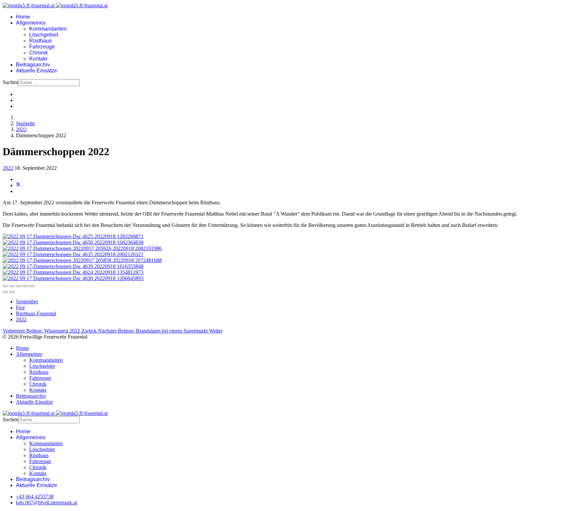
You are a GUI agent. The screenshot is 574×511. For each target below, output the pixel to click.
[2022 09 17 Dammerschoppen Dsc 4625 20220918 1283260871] (73, 236)
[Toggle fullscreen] (25, 286)
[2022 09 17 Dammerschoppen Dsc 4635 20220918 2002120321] (73, 254)
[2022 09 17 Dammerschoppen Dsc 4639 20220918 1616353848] (73, 266)
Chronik (38, 52)
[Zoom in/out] (32, 286)
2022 (8, 168)
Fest (20, 307)
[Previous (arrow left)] (5, 292)
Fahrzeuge (42, 47)
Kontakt (38, 58)
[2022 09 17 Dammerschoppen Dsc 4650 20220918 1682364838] (73, 242)
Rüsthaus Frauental (36, 313)
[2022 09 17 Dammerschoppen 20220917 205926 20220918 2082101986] (82, 248)
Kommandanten (48, 29)
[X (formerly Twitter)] (18, 185)
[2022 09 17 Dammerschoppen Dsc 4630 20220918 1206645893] (73, 278)
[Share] (12, 286)
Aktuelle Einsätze (36, 70)
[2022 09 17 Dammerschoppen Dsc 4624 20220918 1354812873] (73, 272)
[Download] (18, 286)
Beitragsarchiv (33, 64)
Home (23, 17)
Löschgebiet (43, 35)
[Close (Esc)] (5, 286)
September (27, 301)
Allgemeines (31, 23)
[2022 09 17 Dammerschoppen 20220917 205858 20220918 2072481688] (82, 260)
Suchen (10, 82)
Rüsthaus (40, 41)
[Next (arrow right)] (12, 292)
